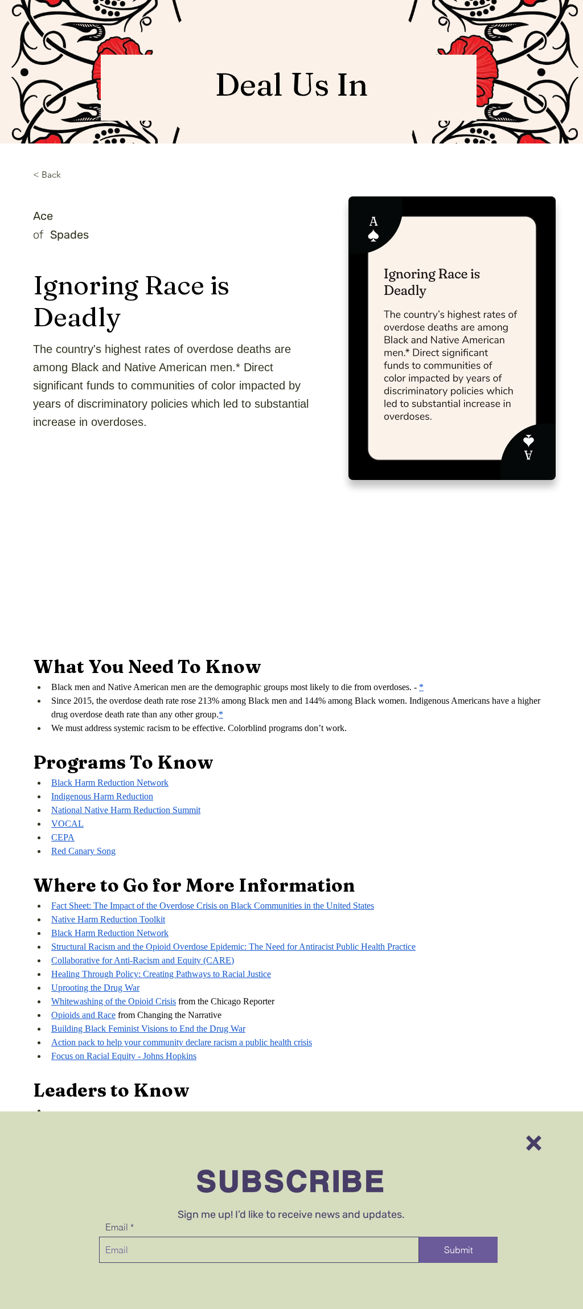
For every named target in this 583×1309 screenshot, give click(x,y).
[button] (533, 1143)
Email (116, 1227)
